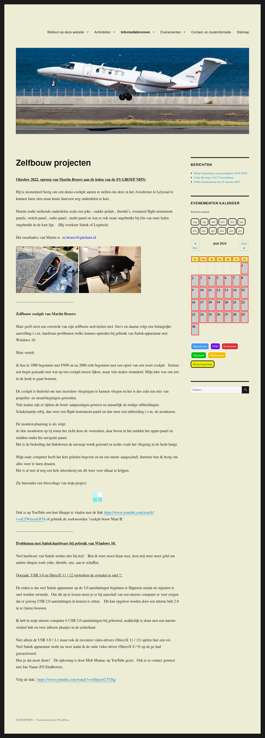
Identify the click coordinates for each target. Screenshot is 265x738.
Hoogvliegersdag (202, 364)
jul (240, 231)
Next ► (244, 246)
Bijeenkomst (200, 346)
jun (231, 231)
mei (222, 231)
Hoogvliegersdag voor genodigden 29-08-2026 (220, 173)
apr (212, 231)
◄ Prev (195, 246)
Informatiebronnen (135, 32)
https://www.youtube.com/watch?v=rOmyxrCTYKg (76, 679)
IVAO (215, 346)
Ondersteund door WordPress (53, 720)
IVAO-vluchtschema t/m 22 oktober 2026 (217, 182)
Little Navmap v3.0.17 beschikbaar (214, 177)
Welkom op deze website (65, 32)
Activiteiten (102, 32)
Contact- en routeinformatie (211, 32)
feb (194, 231)
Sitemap (243, 32)
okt (213, 222)
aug (195, 222)
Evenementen (170, 32)
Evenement (230, 346)
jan (241, 222)
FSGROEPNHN (24, 720)
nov (223, 222)
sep (204, 222)
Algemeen (198, 355)
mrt (204, 231)
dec (232, 222)
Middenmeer (217, 355)
